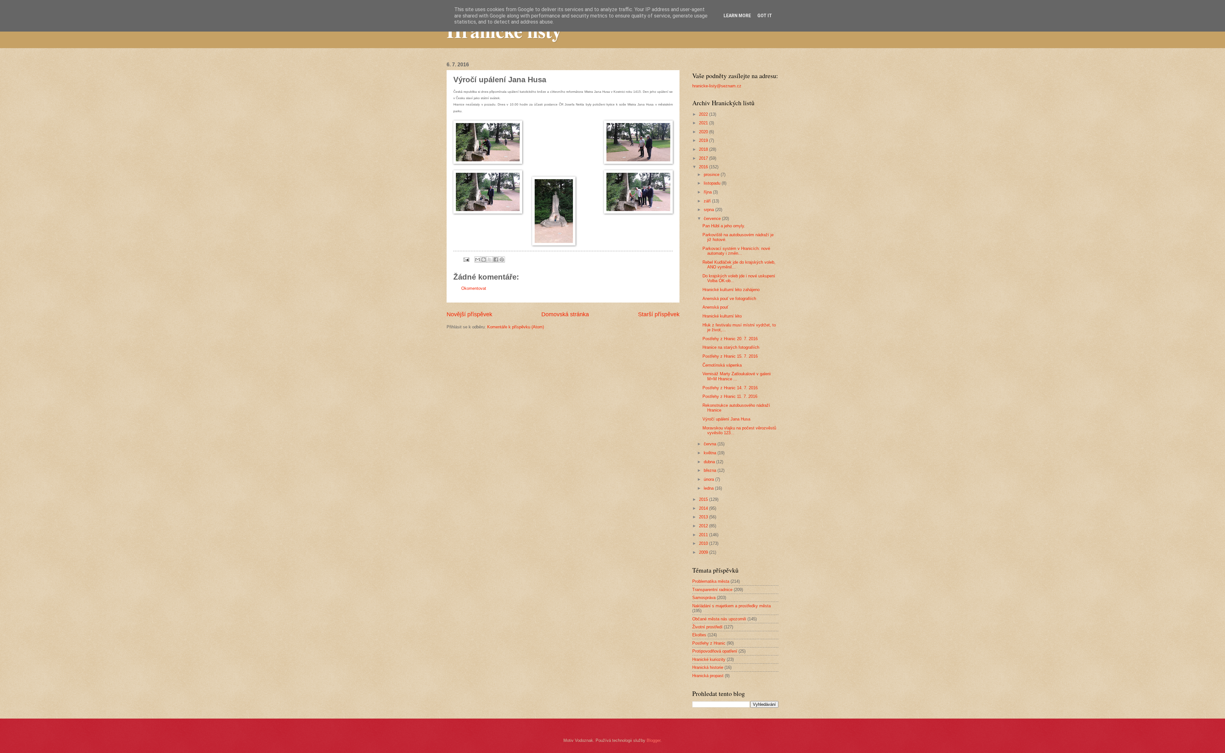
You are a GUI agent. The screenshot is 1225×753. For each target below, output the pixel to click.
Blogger (653, 740)
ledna (709, 488)
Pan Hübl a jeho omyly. (723, 225)
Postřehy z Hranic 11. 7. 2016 (729, 396)
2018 (704, 149)
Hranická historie (707, 667)
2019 (704, 140)
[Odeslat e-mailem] (477, 259)
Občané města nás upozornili (719, 619)
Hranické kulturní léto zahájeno (731, 289)
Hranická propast (708, 675)
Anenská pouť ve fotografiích (729, 298)
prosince (712, 174)
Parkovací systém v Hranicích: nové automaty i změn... (736, 251)
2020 (704, 131)
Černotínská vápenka (722, 365)
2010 (704, 543)
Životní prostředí (707, 627)
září (708, 201)
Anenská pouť (715, 307)
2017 (704, 158)
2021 (704, 123)
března (710, 470)
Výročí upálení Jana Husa (726, 419)
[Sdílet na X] (489, 259)
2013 (704, 517)
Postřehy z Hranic (708, 643)
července (713, 218)
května (710, 452)
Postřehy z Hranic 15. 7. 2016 (730, 356)
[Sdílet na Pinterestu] (502, 259)
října (708, 192)
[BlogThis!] (483, 259)
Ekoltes (699, 634)
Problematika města (710, 581)
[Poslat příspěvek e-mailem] (466, 259)
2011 (704, 534)
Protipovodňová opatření (714, 651)
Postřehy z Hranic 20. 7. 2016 (730, 338)
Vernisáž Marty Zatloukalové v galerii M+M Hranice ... (736, 376)
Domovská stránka (565, 314)
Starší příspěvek (658, 314)
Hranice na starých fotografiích (730, 347)
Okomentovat (473, 288)
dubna (710, 461)
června (710, 444)
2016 (704, 166)
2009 (704, 552)
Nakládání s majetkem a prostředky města (731, 605)
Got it (764, 15)
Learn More (737, 15)
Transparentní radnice (712, 589)
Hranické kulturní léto (722, 316)
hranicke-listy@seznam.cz (716, 86)
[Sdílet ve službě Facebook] (496, 259)
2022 (704, 114)
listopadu (713, 183)
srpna (709, 209)
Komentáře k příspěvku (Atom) (515, 327)
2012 (704, 525)
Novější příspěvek (469, 314)
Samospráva (704, 597)
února (709, 479)
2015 (704, 499)
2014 (704, 508)
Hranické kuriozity (708, 659)
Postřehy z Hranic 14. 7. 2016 (730, 387)
